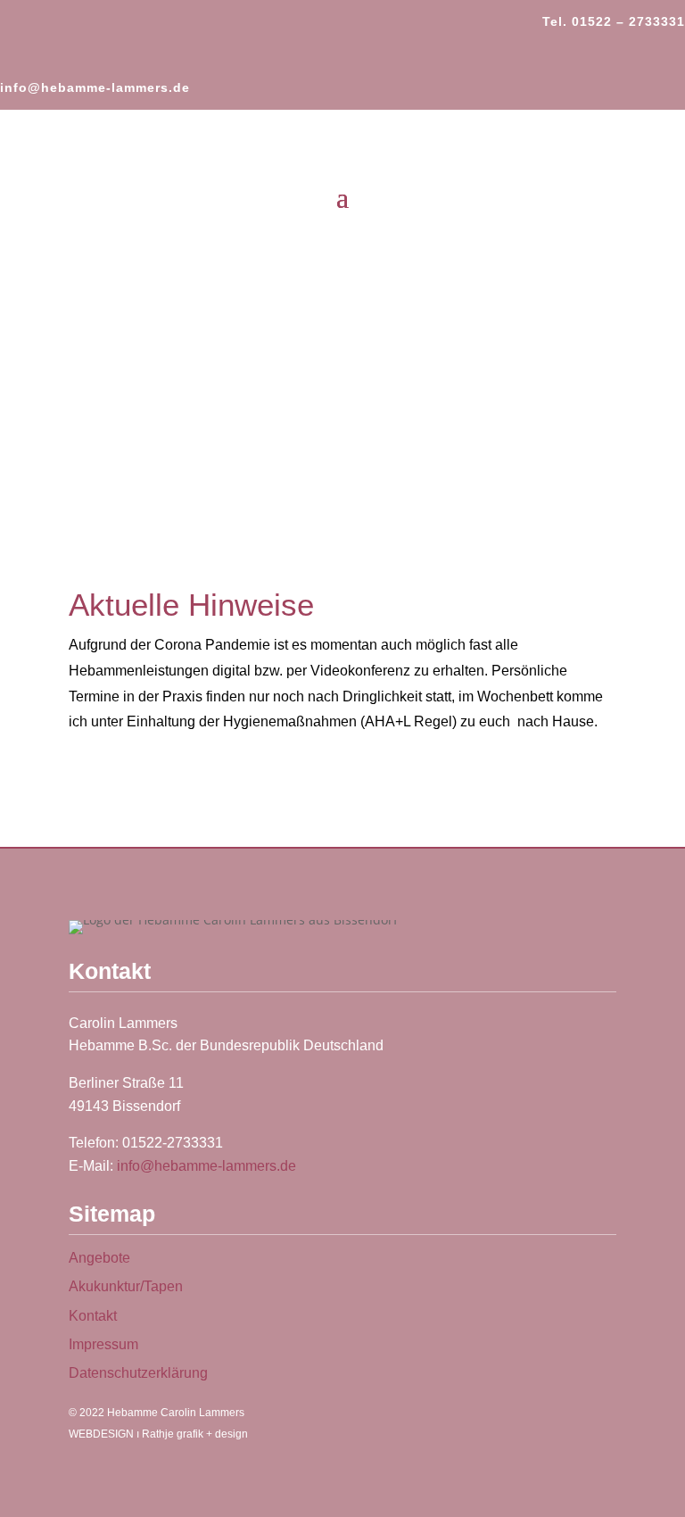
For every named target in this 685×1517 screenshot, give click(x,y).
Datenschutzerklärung (138, 1372)
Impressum (103, 1344)
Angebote (99, 1257)
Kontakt (93, 1315)
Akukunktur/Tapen (126, 1286)
